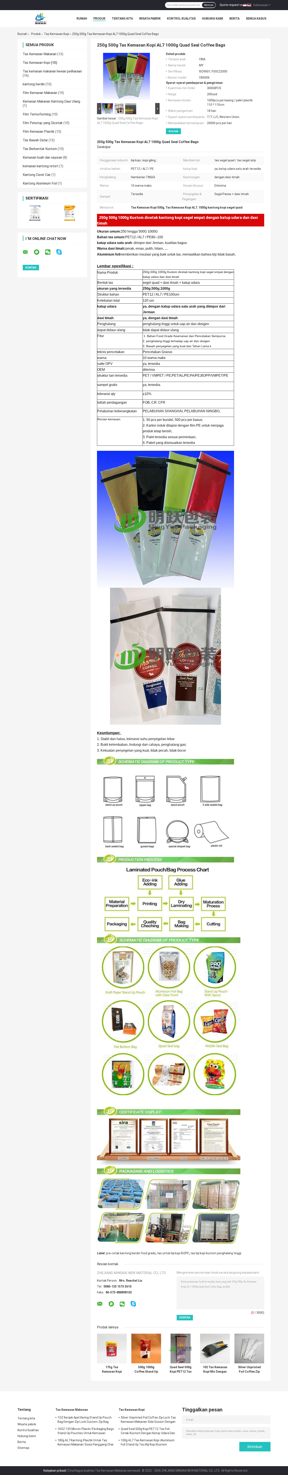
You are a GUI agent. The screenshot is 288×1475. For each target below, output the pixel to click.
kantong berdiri (34, 84)
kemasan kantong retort (40, 166)
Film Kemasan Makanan (40, 93)
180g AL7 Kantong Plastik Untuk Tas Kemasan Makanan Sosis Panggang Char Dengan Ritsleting (86, 1443)
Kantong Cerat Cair (37, 175)
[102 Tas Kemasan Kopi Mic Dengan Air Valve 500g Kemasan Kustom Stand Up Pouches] (215, 1348)
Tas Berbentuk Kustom (40, 149)
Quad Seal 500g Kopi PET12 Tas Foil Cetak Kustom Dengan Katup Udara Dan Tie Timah (180, 1369)
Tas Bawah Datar (35, 140)
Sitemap (23, 1448)
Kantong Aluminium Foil (40, 183)
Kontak (173, 131)
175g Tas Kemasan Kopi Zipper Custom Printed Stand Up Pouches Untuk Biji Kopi (112, 1369)
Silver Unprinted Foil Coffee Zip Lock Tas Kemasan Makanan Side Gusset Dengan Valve (249, 1369)
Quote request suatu (234, 5)
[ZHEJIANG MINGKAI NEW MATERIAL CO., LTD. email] (28, 252)
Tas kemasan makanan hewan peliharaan (52, 71)
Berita (234, 18)
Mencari (208, 5)
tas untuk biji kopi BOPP (173, 1253)
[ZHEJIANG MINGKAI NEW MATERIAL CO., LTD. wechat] (50, 252)
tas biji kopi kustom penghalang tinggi (215, 1253)
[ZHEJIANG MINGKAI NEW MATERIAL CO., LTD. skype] (61, 252)
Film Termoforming (37, 114)
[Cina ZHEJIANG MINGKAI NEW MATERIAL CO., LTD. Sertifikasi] (34, 213)
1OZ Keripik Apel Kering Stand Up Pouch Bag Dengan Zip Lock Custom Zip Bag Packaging (85, 1420)
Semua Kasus (256, 18)
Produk (99, 18)
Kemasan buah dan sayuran (42, 157)
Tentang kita (122, 18)
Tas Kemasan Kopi (56, 34)
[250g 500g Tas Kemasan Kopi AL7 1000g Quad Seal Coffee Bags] (126, 77)
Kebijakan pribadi (54, 1470)
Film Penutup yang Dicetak (43, 123)
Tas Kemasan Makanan (40, 54)
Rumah (82, 18)
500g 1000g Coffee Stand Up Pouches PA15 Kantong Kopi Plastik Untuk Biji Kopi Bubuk (146, 1369)
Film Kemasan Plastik (38, 132)
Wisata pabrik (150, 18)
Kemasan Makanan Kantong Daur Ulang (51, 101)
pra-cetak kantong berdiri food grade (131, 1253)
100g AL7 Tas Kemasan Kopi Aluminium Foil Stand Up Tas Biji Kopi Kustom (148, 1442)
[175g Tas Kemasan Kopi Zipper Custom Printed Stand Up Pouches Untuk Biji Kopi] (112, 1348)
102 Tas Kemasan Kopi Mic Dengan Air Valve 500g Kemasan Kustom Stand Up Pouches (215, 1369)
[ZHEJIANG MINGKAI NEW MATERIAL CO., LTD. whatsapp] (39, 252)
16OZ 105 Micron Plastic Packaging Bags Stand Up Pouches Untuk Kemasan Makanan (86, 1431)
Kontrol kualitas (181, 18)
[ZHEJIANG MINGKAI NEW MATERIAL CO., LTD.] (40, 18)
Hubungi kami (212, 18)
